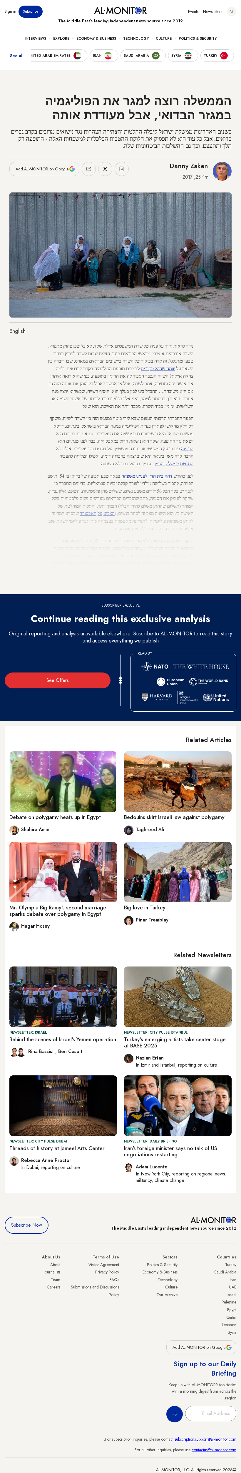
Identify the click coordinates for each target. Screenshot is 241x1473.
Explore (61, 38)
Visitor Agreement (103, 1265)
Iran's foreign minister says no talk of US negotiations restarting (170, 1152)
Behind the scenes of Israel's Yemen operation (62, 1039)
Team (55, 1280)
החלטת (186, 463)
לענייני (141, 476)
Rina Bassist (41, 1051)
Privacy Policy (107, 1272)
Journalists (52, 1272)
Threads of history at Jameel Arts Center (57, 1148)
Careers (53, 1287)
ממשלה (172, 463)
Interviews (35, 38)
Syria (232, 1332)
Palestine (229, 1302)
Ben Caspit (70, 1051)
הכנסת (107, 540)
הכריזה (187, 448)
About (55, 1265)
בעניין (160, 463)
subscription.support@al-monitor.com (205, 1439)
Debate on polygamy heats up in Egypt (55, 817)
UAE (232, 1287)
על (100, 513)
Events (193, 11)
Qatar (231, 1317)
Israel (231, 1295)
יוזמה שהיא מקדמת (158, 368)
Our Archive (167, 1295)
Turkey (230, 1265)
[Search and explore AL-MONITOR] (231, 11)
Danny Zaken (189, 165)
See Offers (57, 680)
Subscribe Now (26, 1225)
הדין (152, 476)
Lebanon (229, 1325)
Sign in (10, 11)
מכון (138, 540)
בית (160, 476)
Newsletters (212, 11)
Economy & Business (96, 38)
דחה (168, 476)
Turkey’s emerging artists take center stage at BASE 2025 (175, 1043)
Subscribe (30, 11)
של (116, 540)
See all (17, 56)
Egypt (231, 1310)
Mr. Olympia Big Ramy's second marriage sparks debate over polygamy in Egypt (57, 911)
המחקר (126, 540)
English (17, 331)
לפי (145, 540)
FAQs (114, 1280)
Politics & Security (198, 38)
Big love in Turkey (144, 907)
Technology (136, 38)
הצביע (109, 513)
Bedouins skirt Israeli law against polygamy (174, 817)
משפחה (128, 476)
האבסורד (88, 513)
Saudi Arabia (225, 1272)
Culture (164, 38)
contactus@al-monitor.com (214, 1450)
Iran (233, 1280)
